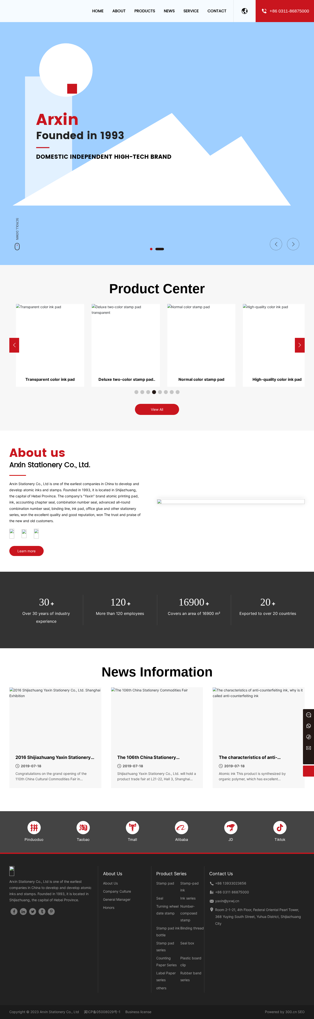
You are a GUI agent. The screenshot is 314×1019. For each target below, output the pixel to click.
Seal (159, 898)
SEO (301, 1012)
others (161, 988)
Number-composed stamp (188, 913)
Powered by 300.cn (281, 1012)
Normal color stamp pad (195, 379)
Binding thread (192, 928)
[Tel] (308, 736)
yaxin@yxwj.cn (227, 901)
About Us (110, 883)
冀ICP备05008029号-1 (102, 1012)
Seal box (187, 943)
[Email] (308, 747)
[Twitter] (32, 911)
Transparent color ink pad (43, 379)
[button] (154, 249)
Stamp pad (165, 883)
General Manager (117, 899)
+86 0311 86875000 (232, 892)
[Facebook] (14, 911)
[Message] (308, 714)
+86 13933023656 (230, 883)
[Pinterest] (51, 911)
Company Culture (117, 891)
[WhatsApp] (308, 725)
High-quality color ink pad (270, 379)
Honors (108, 907)
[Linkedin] (23, 911)
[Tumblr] (42, 911)
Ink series (188, 898)
